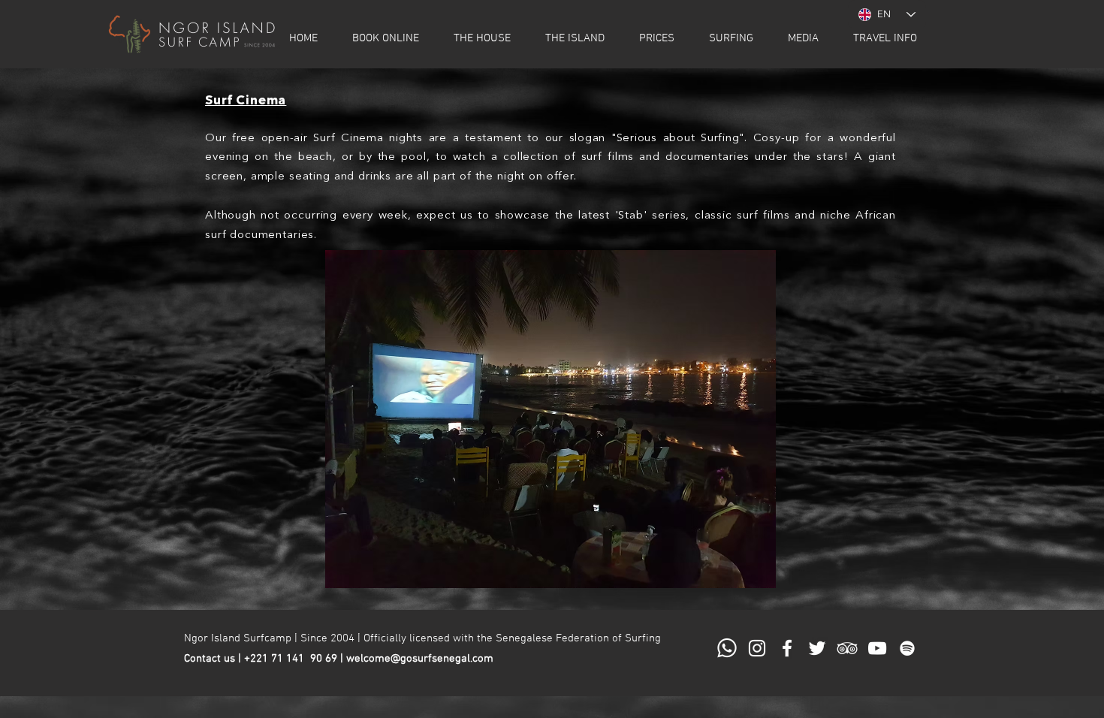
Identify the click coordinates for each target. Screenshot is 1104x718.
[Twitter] (817, 648)
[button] (385, 38)
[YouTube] (877, 648)
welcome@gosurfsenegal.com (419, 658)
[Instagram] (757, 648)
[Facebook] (787, 648)
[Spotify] (907, 648)
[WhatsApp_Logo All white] (727, 648)
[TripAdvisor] (847, 648)
